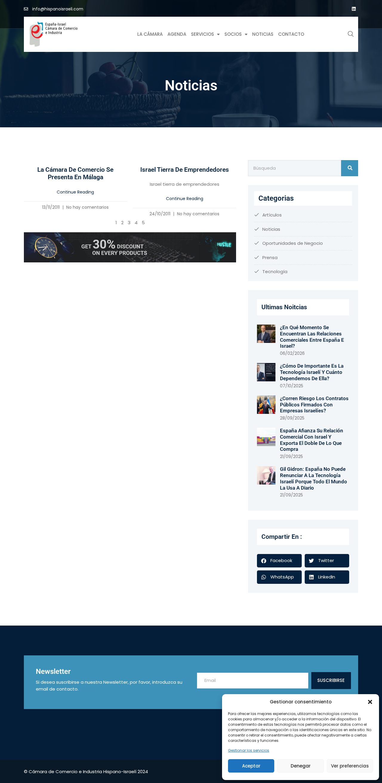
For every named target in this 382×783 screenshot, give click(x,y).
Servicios (202, 34)
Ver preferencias (350, 766)
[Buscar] (349, 168)
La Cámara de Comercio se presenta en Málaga (75, 173)
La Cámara (150, 34)
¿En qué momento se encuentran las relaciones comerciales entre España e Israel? (312, 336)
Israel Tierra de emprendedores (184, 169)
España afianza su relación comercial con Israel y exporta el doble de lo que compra (311, 440)
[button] (370, 702)
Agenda (176, 34)
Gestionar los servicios (248, 750)
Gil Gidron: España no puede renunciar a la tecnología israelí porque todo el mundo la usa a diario (313, 478)
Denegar (301, 766)
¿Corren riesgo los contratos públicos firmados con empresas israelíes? (314, 404)
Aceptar (251, 766)
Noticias (262, 34)
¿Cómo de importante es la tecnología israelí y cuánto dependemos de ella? (312, 372)
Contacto (291, 34)
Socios (233, 34)
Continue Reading (75, 192)
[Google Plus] (353, 8)
